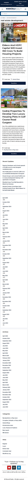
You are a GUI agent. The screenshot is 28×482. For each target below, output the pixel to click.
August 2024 (6, 211)
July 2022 (5, 318)
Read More (14, 83)
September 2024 (7, 206)
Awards (10, 472)
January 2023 (6, 293)
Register (5, 443)
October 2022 (6, 305)
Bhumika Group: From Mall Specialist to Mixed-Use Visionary (13, 183)
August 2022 (6, 314)
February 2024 (6, 236)
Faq (24, 472)
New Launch (6, 430)
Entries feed (6, 448)
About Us (5, 472)
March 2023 (6, 284)
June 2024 (5, 219)
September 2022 (7, 310)
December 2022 (7, 297)
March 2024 (6, 232)
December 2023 (7, 245)
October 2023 (6, 254)
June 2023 (5, 271)
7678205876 (6, 2)
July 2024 (5, 215)
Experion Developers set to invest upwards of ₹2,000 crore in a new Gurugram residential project (14, 167)
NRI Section (6, 432)
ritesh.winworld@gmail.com (6, 4)
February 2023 (6, 288)
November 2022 (7, 301)
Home (3, 17)
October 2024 (6, 202)
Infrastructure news (8, 425)
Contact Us (20, 472)
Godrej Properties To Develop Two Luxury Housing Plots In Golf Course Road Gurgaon (13, 117)
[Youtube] (9, 468)
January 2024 (6, 241)
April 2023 (5, 280)
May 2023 (5, 275)
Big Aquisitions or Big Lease (11, 149)
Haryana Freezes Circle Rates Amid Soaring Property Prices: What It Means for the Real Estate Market (14, 188)
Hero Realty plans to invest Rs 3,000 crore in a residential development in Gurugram (14, 172)
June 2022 (5, 323)
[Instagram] (14, 468)
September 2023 (7, 258)
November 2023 (7, 249)
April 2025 (5, 198)
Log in (4, 446)
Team (14, 472)
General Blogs (16, 79)
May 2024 (5, 223)
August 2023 (6, 262)
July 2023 (5, 267)
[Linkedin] (19, 468)
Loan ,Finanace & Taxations (10, 427)
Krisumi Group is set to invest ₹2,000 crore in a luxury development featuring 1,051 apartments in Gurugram (14, 177)
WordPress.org (7, 453)
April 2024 (5, 228)
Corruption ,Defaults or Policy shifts (12, 420)
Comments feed (7, 451)
